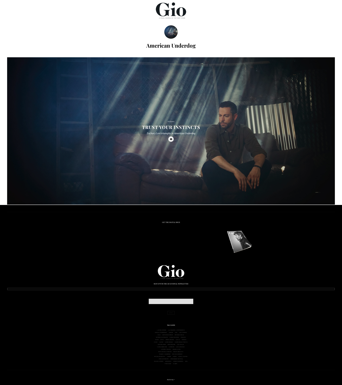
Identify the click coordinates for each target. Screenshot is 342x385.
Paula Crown (183, 356)
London (171, 346)
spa (186, 361)
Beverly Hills (179, 334)
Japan (161, 342)
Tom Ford (168, 363)
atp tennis (183, 332)
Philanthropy (164, 358)
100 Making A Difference (176, 330)
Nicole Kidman (177, 354)
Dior (157, 339)
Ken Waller (171, 344)
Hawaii (184, 339)
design (183, 337)
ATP (176, 332)
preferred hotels (177, 358)
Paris (175, 356)
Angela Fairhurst (161, 332)
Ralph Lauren (158, 361)
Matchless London (165, 351)
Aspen (171, 332)
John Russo (169, 342)
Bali (159, 334)
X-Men (175, 363)
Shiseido (168, 361)
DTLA (162, 339)
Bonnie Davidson (162, 337)
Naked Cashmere (164, 354)
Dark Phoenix (174, 337)
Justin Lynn (162, 344)
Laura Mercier (162, 346)
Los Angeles (180, 346)
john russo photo (181, 342)
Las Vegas (180, 344)
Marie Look (177, 349)
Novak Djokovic (159, 356)
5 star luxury (161, 330)
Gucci (178, 339)
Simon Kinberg (178, 361)
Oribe (169, 356)
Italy (156, 342)
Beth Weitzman (168, 334)
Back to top (170, 379)
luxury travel (166, 349)
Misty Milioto (178, 351)
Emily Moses (170, 339)
